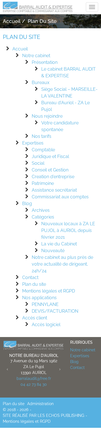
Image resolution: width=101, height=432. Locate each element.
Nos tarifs (41, 136)
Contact (30, 277)
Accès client (34, 317)
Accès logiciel (46, 324)
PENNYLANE (45, 304)
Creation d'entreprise (53, 176)
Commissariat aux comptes (60, 196)
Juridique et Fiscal (50, 156)
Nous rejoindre (47, 116)
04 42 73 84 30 (33, 384)
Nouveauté (53, 250)
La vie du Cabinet (59, 244)
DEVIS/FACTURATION (55, 311)
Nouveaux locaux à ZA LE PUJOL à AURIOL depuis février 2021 (68, 230)
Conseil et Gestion (50, 170)
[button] (7, 368)
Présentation (45, 62)
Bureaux (40, 82)
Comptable (43, 149)
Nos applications (39, 297)
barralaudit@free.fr (34, 378)
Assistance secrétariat (54, 190)
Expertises (32, 143)
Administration (40, 403)
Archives (41, 210)
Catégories (43, 217)
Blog (27, 203)
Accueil (20, 49)
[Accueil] (34, 345)
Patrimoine (43, 183)
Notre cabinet (36, 55)
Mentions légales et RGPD (48, 291)
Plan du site (34, 284)
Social (38, 163)
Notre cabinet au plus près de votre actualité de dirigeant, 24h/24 (62, 264)
